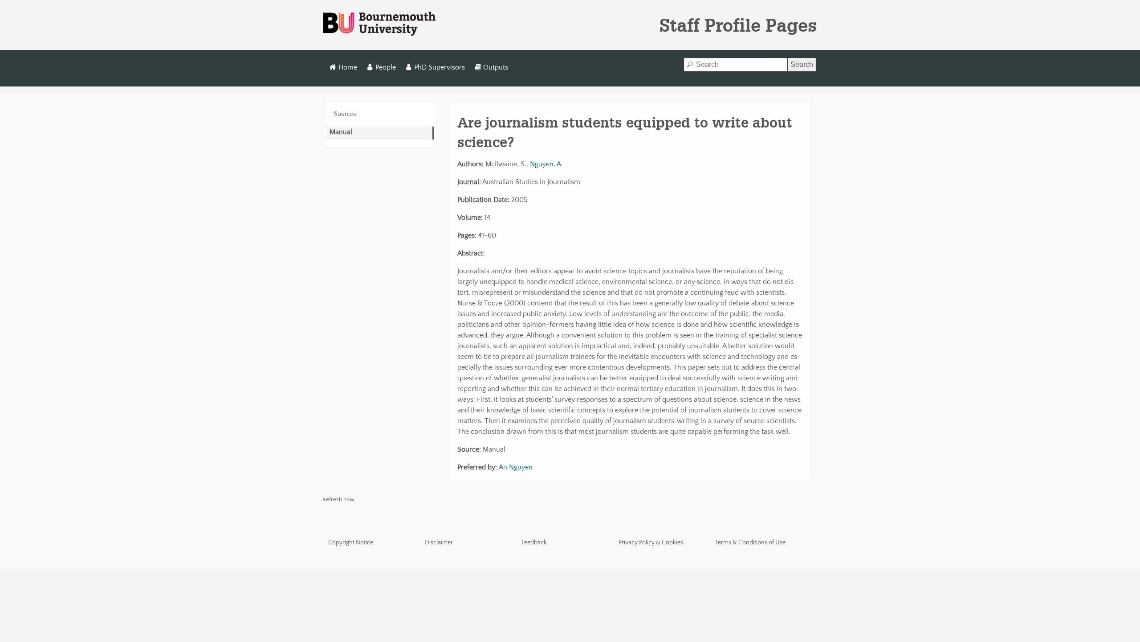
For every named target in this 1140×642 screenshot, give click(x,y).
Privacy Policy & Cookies (651, 542)
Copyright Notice (350, 542)
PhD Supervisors (439, 67)
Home (347, 67)
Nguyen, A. (546, 164)
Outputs (495, 67)
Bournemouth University (379, 24)
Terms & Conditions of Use (750, 542)
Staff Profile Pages (738, 25)
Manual (341, 132)
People (385, 67)
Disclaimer (439, 542)
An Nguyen (516, 467)
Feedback (534, 542)
